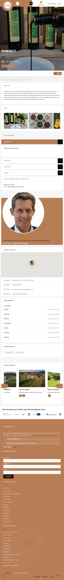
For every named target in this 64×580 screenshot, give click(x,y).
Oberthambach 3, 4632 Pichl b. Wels (22, 280)
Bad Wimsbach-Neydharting (11, 494)
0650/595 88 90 (17, 285)
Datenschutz (37, 576)
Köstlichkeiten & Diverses (15, 80)
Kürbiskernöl (7, 142)
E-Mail (5, 469)
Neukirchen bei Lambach (10, 532)
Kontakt (52, 576)
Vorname (6, 458)
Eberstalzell (6, 499)
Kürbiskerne (7, 161)
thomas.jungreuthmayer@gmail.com (22, 289)
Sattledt (5, 543)
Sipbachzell (6, 549)
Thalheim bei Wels (8, 560)
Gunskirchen (7, 510)
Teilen (58, 73)
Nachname (7, 464)
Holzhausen (6, 513)
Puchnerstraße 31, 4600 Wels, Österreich (31, 392)
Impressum (45, 576)
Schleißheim (7, 546)
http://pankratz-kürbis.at (20, 294)
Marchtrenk (6, 521)
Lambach (6, 519)
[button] (57, 120)
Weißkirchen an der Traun (10, 565)
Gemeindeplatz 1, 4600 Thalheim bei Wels (24, 443)
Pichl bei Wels (7, 540)
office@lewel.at (15, 439)
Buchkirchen (6, 496)
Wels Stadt (6, 563)
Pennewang (6, 538)
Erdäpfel (6, 173)
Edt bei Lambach (8, 502)
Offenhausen (7, 535)
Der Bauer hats (8, 573)
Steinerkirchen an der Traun (11, 554)
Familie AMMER (24, 390)
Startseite (3, 80)
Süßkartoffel (7, 167)
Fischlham (6, 507)
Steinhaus (6, 557)
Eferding (5, 505)
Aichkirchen (6, 488)
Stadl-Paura (6, 552)
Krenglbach (6, 516)
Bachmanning (7, 491)
